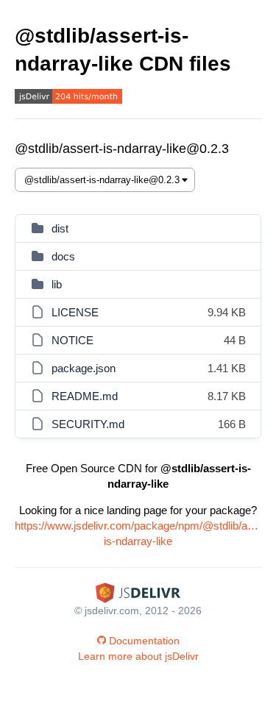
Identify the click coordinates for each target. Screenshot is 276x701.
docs (63, 256)
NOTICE (72, 340)
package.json (84, 368)
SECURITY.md (88, 424)
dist (60, 228)
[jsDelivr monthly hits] (68, 98)
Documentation (144, 641)
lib (57, 284)
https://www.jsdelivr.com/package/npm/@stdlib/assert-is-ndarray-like (138, 533)
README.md (85, 396)
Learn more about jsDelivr (138, 656)
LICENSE (75, 312)
